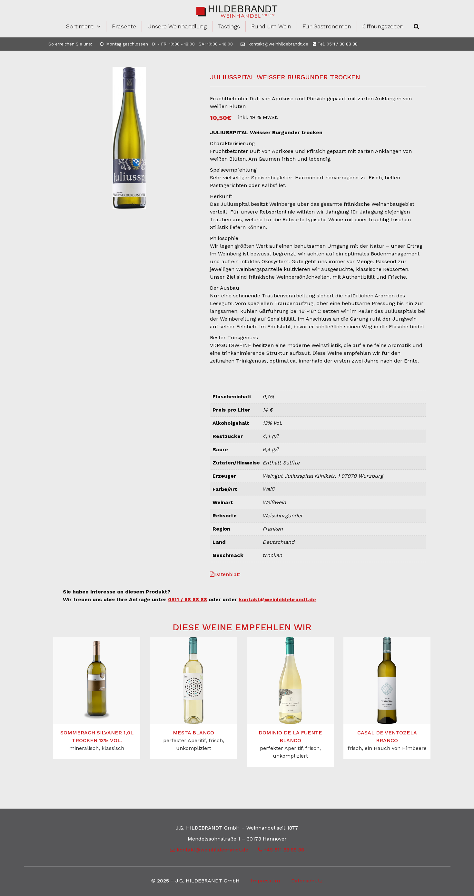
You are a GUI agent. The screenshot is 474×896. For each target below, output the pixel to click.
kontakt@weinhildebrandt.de (277, 44)
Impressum (265, 881)
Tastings (229, 26)
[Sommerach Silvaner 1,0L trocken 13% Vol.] (96, 680)
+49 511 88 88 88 (283, 850)
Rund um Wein (271, 26)
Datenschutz (307, 881)
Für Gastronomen (326, 26)
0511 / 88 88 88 (187, 599)
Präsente (124, 26)
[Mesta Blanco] (193, 680)
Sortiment (80, 26)
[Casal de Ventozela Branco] (386, 680)
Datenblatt (227, 574)
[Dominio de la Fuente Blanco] (290, 680)
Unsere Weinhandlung (177, 26)
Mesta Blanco (193, 733)
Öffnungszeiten (382, 26)
